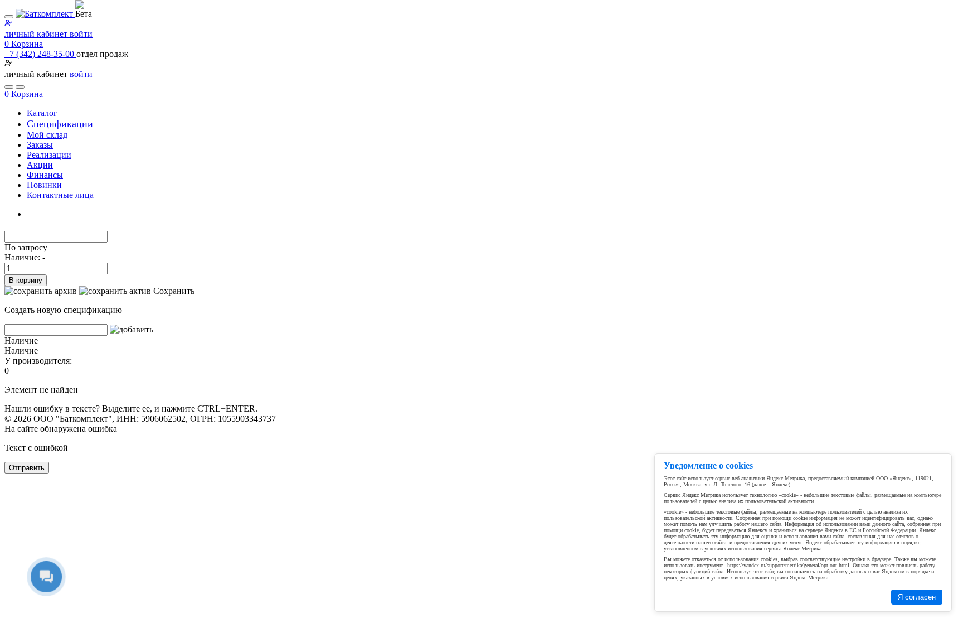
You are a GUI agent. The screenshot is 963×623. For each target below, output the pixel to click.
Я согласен (917, 597)
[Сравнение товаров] (20, 87)
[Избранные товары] (8, 87)
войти (81, 74)
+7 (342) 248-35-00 (40, 54)
